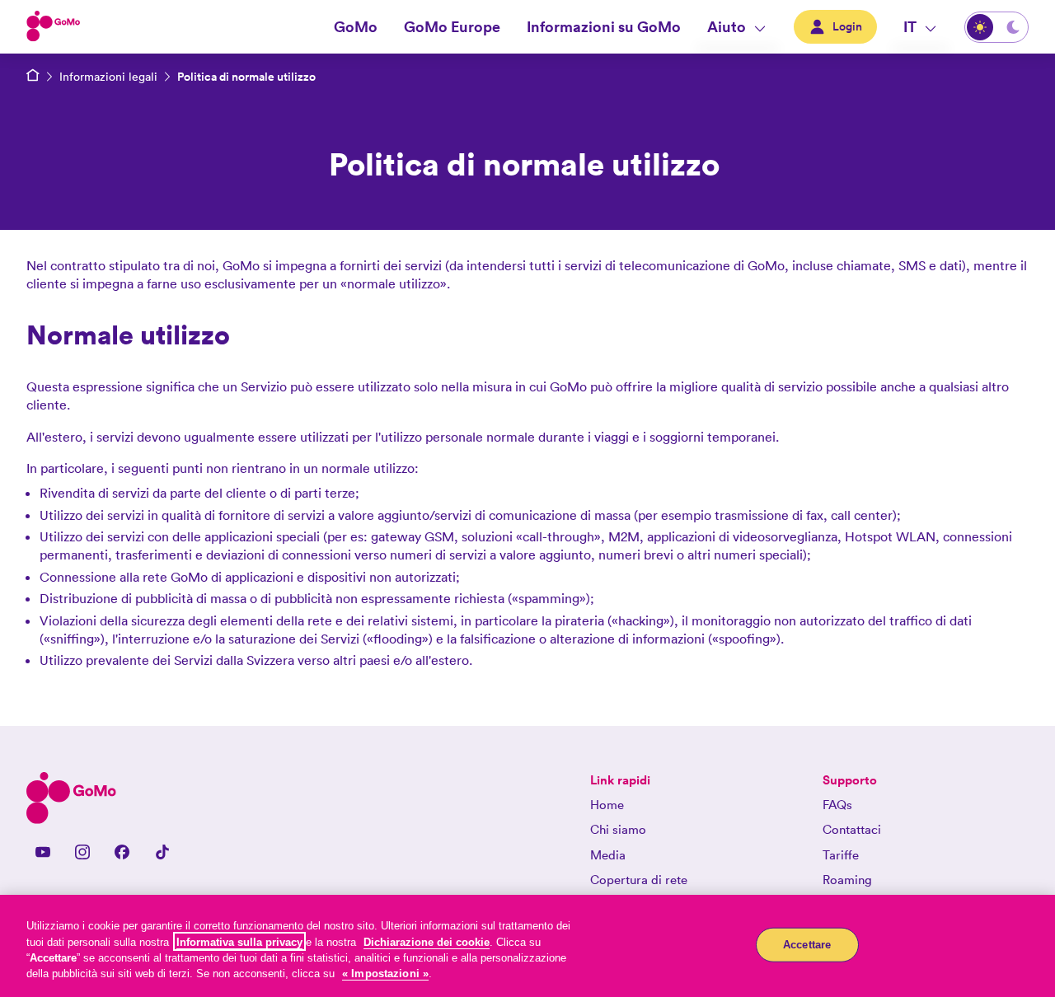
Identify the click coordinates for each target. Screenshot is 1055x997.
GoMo (355, 26)
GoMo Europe (452, 26)
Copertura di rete (638, 879)
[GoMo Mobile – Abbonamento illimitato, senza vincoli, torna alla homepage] (33, 77)
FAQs (837, 804)
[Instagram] (82, 852)
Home (607, 804)
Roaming (847, 879)
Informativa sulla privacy (239, 941)
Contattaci (852, 829)
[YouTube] (42, 852)
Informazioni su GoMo (604, 26)
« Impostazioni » (385, 973)
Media (608, 855)
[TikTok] (161, 852)
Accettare (807, 944)
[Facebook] (122, 852)
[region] (527, 946)
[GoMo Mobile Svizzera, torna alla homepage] (53, 27)
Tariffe (841, 855)
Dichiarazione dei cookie (426, 941)
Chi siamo (618, 829)
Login (847, 26)
